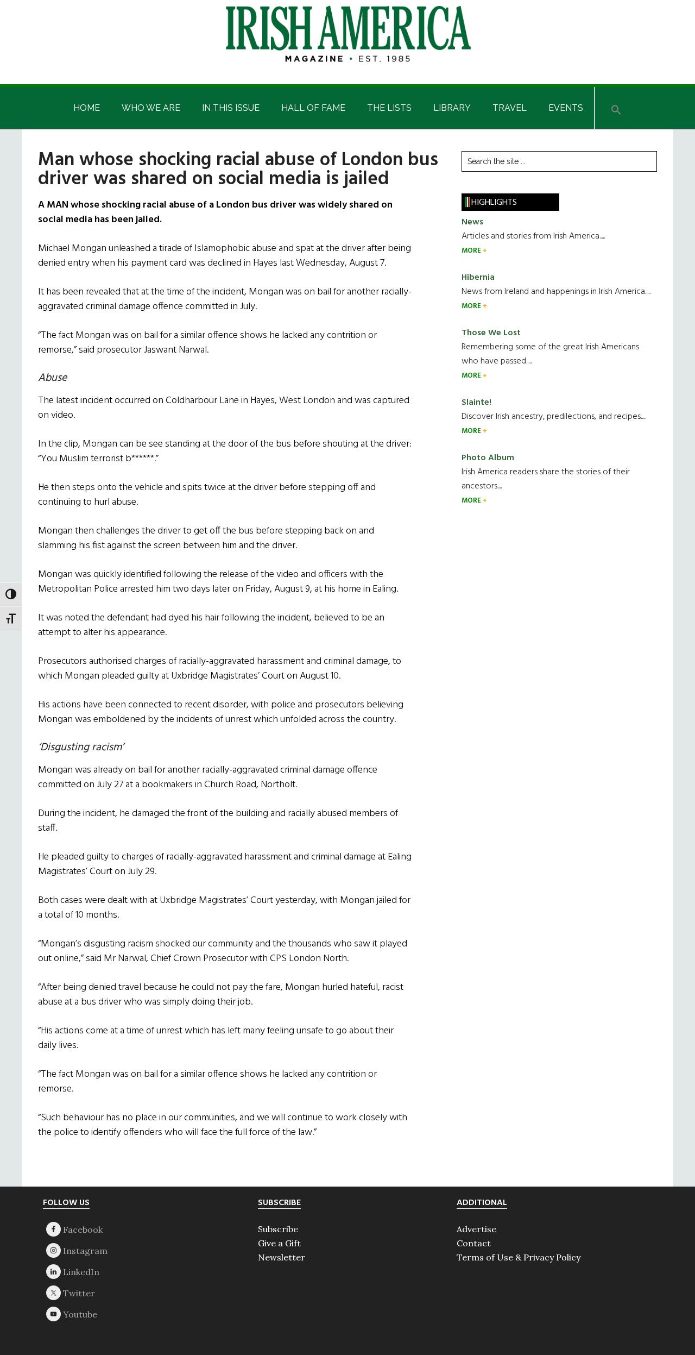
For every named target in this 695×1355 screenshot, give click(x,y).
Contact (474, 1243)
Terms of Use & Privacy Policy (518, 1257)
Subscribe (278, 1229)
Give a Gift (279, 1243)
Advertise (476, 1229)
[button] (616, 108)
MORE (472, 250)
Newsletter (281, 1257)
